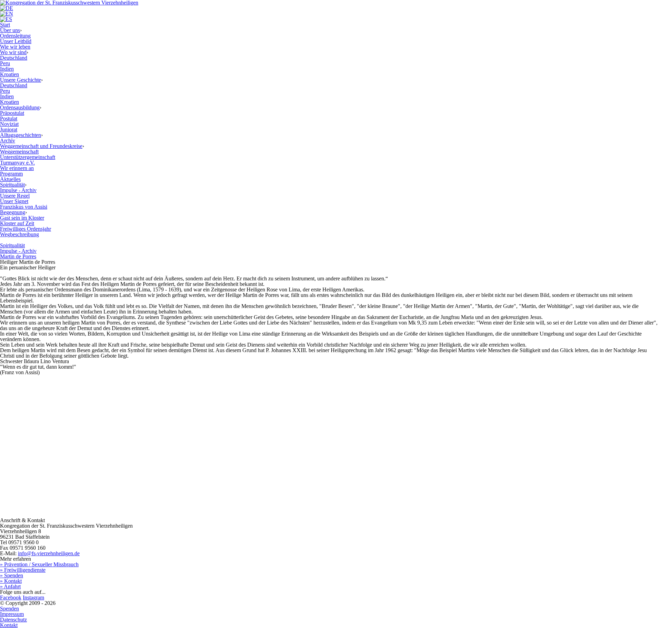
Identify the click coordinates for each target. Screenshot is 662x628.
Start (5, 25)
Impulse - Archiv (18, 190)
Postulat (8, 118)
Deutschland (13, 58)
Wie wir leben (15, 47)
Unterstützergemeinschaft (27, 157)
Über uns (10, 30)
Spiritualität (12, 185)
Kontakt (9, 625)
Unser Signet (14, 201)
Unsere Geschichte (20, 80)
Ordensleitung (15, 36)
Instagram (33, 597)
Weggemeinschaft (19, 151)
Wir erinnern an (17, 168)
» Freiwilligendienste (23, 570)
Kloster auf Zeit (17, 223)
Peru (5, 63)
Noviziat (9, 124)
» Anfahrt (10, 586)
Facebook (10, 597)
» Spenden (11, 575)
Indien (7, 69)
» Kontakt (11, 581)
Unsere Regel (15, 196)
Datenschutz (13, 619)
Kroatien (9, 74)
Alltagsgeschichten (20, 135)
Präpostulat (12, 113)
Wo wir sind (13, 52)
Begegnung (12, 212)
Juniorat (8, 129)
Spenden (9, 608)
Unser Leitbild (15, 41)
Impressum (12, 614)
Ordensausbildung (20, 107)
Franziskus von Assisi (23, 207)
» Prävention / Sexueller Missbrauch (39, 564)
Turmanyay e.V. (17, 163)
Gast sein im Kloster (22, 218)
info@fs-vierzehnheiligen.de (49, 553)
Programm (11, 174)
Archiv (7, 140)
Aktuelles (10, 179)
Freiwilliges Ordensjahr (25, 229)
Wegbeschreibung (19, 234)
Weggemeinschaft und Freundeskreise (41, 146)
